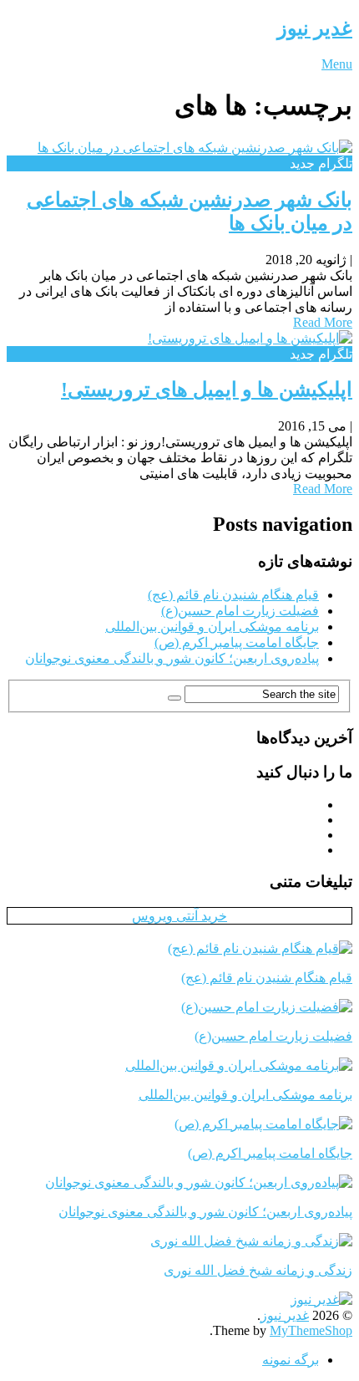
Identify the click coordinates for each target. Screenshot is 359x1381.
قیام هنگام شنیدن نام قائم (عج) (233, 595)
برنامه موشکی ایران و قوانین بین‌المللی (212, 626)
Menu (336, 64)
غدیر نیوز (314, 28)
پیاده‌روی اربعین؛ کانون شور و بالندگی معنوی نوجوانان (172, 658)
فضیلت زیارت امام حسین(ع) (240, 611)
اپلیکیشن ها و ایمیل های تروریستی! (206, 389)
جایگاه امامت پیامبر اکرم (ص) (236, 642)
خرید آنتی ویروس (179, 916)
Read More (322, 322)
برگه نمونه (290, 1360)
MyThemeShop (311, 1330)
